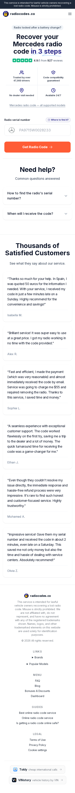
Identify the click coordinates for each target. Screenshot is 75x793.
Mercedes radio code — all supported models (37, 105)
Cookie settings (37, 750)
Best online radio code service (37, 712)
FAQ (37, 680)
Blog (37, 685)
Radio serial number (17, 119)
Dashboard (37, 696)
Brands (39, 657)
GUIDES (37, 707)
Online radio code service (37, 717)
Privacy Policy (37, 744)
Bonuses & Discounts (37, 690)
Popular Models (38, 663)
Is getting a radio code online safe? (37, 723)
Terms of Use (37, 739)
